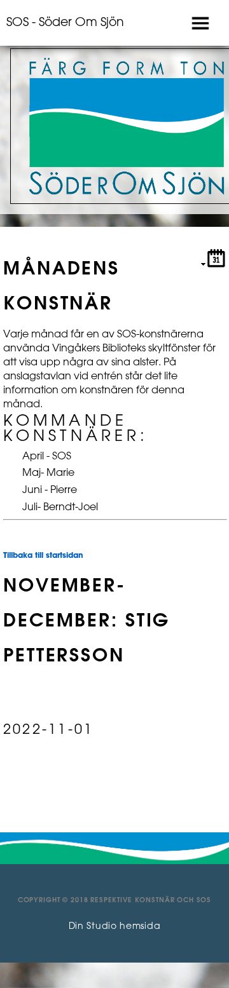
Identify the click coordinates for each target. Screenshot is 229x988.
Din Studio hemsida (115, 927)
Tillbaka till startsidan (43, 555)
